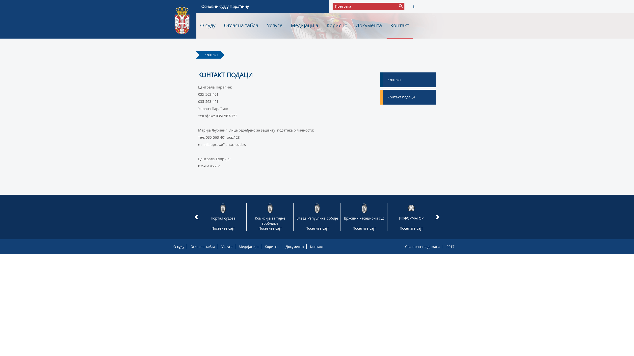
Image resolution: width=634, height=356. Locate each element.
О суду (207, 25)
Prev (196, 217)
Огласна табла (241, 25)
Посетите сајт (223, 228)
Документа (369, 25)
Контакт (399, 25)
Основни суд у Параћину (225, 6)
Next (438, 217)
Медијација (304, 25)
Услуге (274, 25)
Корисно (337, 25)
